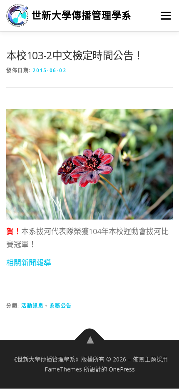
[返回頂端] (89, 340)
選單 (163, 15)
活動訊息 (32, 305)
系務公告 (61, 305)
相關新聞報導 (28, 263)
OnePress (122, 369)
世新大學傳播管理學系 (82, 15)
